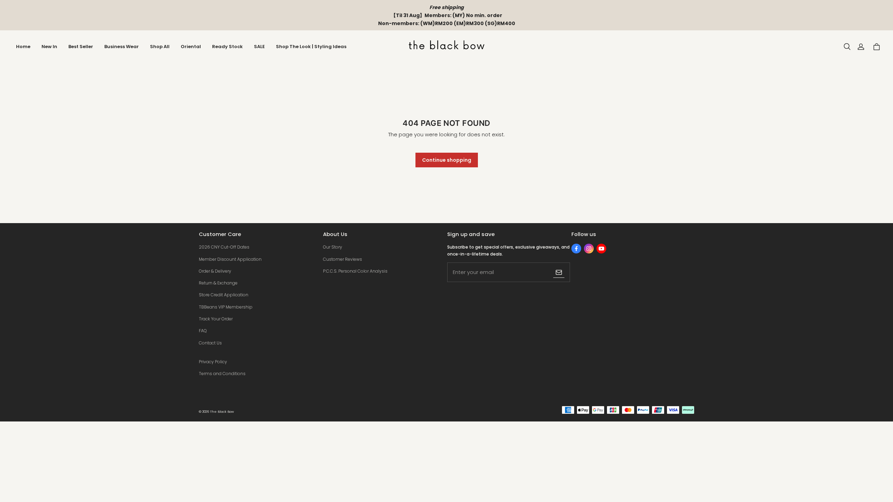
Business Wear (121, 46)
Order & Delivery (215, 271)
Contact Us (210, 343)
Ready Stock (227, 46)
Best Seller (80, 46)
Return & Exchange (218, 283)
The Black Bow (222, 411)
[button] (847, 47)
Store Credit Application (223, 295)
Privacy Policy (213, 362)
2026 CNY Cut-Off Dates (224, 247)
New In (49, 46)
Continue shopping (446, 160)
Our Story (332, 247)
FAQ (203, 331)
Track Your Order (216, 319)
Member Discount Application (230, 259)
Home (23, 46)
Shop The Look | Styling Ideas (311, 46)
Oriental (191, 46)
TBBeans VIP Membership (226, 307)
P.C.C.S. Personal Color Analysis (355, 271)
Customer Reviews (342, 259)
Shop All (160, 46)
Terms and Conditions (222, 373)
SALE (259, 46)
